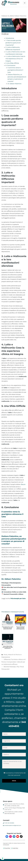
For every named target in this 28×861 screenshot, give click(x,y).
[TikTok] (21, 836)
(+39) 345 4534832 (9, 823)
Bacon (23, 484)
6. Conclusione (10, 65)
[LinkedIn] (14, 836)
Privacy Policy (7, 848)
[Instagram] (10, 836)
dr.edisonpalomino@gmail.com (13, 825)
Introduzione (10, 38)
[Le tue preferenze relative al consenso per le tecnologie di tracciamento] (2, 858)
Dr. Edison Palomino (14, 83)
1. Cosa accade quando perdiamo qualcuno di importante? (13, 43)
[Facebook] (7, 836)
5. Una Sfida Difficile (12, 63)
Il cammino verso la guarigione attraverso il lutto (15, 70)
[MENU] (25, 3)
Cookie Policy (15, 848)
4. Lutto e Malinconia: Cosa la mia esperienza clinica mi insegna (15, 59)
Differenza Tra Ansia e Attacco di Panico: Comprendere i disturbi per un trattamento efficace (13, 662)
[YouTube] (17, 836)
